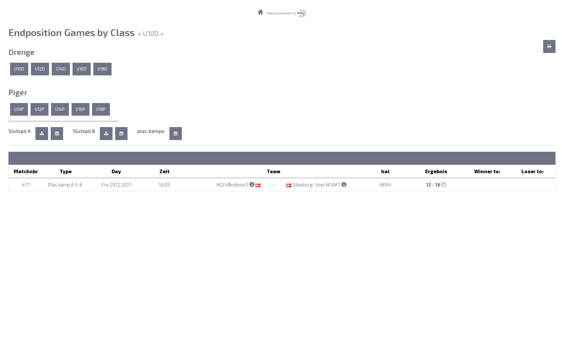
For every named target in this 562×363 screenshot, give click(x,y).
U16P (80, 109)
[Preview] (549, 46)
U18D (102, 68)
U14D (61, 68)
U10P (19, 109)
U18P (101, 109)
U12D (40, 68)
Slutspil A (19, 131)
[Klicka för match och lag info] (443, 184)
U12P (39, 109)
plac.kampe (151, 131)
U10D (19, 68)
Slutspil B (84, 131)
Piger (17, 92)
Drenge (21, 52)
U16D (82, 68)
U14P (60, 109)
